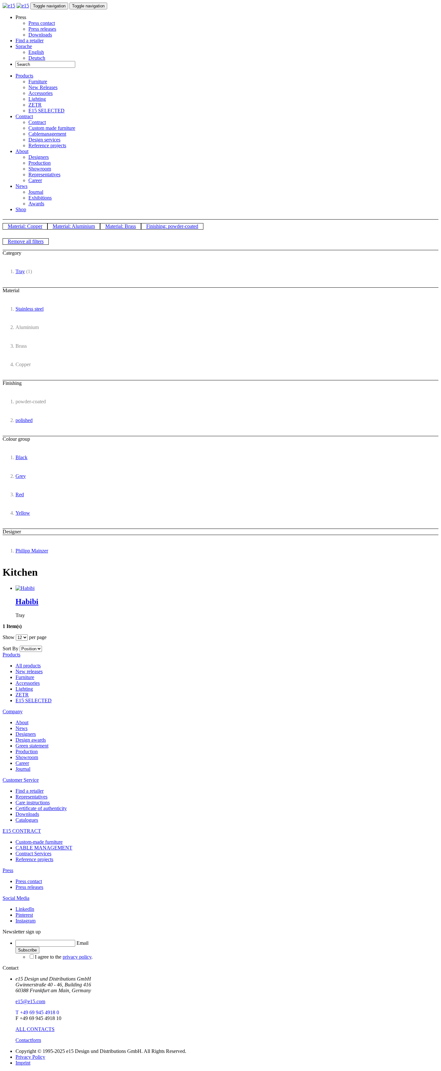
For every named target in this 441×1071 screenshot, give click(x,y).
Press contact (41, 23)
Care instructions (32, 802)
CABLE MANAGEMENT (43, 847)
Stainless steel (29, 309)
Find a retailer (29, 40)
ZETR (35, 105)
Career (35, 180)
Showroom (39, 168)
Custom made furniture (51, 128)
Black (21, 457)
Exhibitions (40, 198)
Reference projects (47, 145)
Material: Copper (25, 226)
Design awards (30, 740)
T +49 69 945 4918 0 (37, 1012)
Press (8, 870)
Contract (24, 116)
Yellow (22, 513)
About (21, 151)
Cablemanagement (47, 134)
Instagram (25, 920)
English (36, 52)
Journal (35, 192)
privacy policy (77, 957)
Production (39, 163)
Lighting (37, 99)
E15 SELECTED (46, 110)
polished (24, 420)
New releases (29, 671)
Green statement (31, 745)
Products (24, 75)
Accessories (40, 93)
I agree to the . (64, 957)
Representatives (44, 174)
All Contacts (35, 1029)
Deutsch (36, 58)
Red (19, 494)
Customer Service (21, 780)
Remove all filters (26, 241)
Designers (38, 157)
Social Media (16, 898)
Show (9, 637)
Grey (20, 476)
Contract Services (33, 853)
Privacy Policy (30, 1057)
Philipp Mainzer (31, 550)
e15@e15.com (30, 1001)
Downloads (40, 34)
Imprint (22, 1063)
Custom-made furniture (39, 842)
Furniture (37, 81)
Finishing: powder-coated (172, 226)
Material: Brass (120, 226)
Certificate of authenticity (41, 808)
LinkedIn (24, 909)
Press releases (42, 29)
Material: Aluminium (74, 226)
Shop (20, 209)
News (21, 186)
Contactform (28, 1040)
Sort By (10, 648)
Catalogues (26, 820)
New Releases (42, 87)
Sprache (23, 46)
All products (28, 665)
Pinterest (24, 915)
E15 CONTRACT (22, 831)
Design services (44, 139)
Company (13, 711)
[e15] (9, 5)
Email (82, 943)
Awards (36, 203)
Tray (20, 271)
